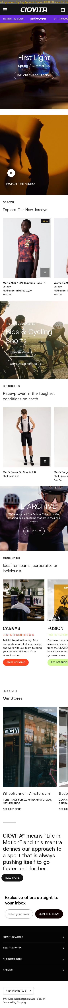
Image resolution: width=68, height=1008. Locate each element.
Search (41, 998)
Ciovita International (17, 998)
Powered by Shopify (14, 1002)
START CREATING (16, 662)
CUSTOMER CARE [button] (12, 959)
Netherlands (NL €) (16, 990)
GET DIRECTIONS (12, 809)
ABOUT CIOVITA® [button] (12, 948)
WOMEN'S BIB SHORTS (23, 364)
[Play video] (11, 173)
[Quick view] (45, 272)
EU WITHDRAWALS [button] (13, 937)
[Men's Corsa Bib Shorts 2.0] (27, 437)
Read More (12, 877)
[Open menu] (8, 9)
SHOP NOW (34, 531)
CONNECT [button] (8, 970)
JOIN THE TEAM (49, 914)
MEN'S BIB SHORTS (21, 352)
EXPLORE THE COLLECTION (34, 75)
